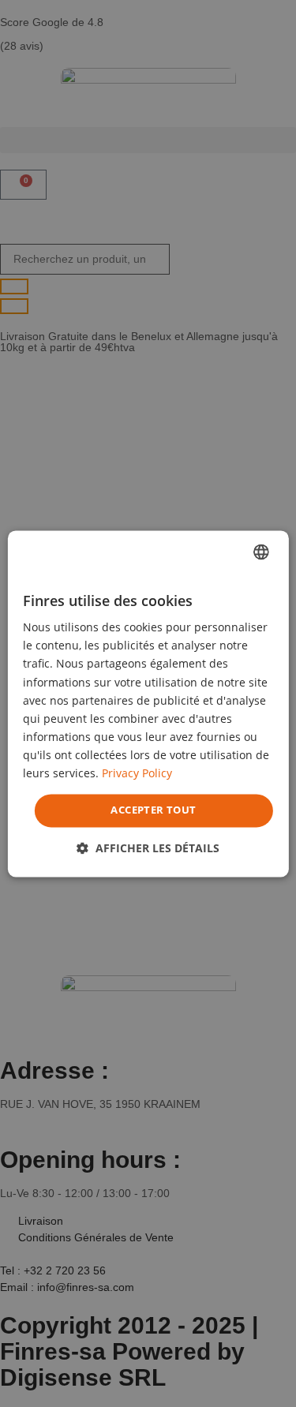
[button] (148, 848)
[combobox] (261, 551)
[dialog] (147, 703)
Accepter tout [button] (153, 810)
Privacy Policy (137, 772)
